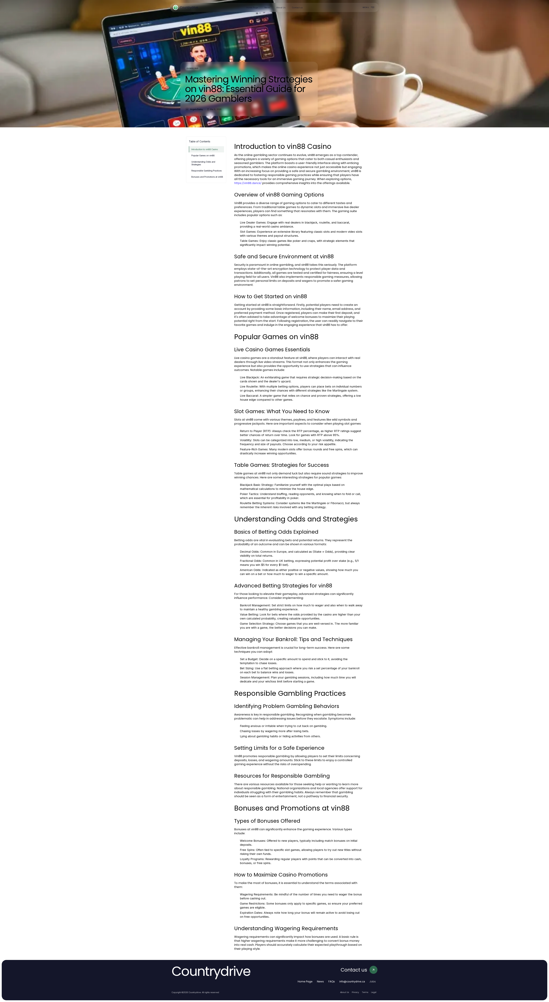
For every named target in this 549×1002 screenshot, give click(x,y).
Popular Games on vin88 (203, 155)
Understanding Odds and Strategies (203, 163)
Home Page (305, 981)
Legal (373, 992)
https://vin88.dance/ (247, 183)
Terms (365, 992)
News (320, 981)
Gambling (192, 68)
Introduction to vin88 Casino (204, 149)
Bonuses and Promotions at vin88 (207, 177)
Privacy (355, 992)
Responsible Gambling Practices (206, 170)
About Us (344, 992)
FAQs (331, 981)
